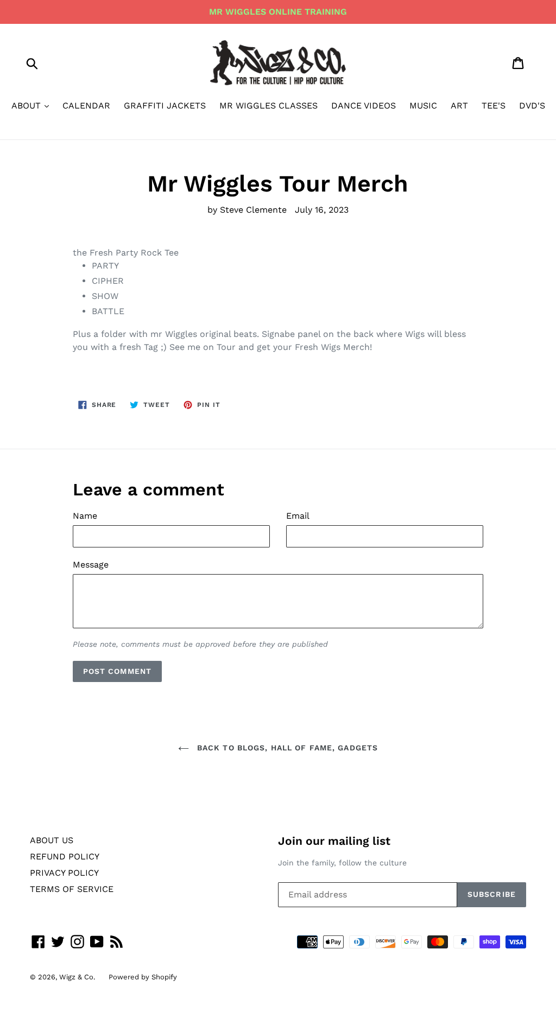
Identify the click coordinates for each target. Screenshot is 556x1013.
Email (297, 516)
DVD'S (532, 105)
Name (85, 516)
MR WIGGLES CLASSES (268, 105)
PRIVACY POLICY (64, 873)
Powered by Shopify (143, 977)
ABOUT (27, 105)
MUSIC (423, 105)
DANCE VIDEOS (363, 105)
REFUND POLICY (64, 856)
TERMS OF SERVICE (71, 889)
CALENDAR (86, 105)
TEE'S (494, 105)
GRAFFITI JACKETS (165, 105)
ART (459, 105)
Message (91, 564)
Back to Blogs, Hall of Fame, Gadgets (286, 747)
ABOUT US (51, 840)
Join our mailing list (334, 841)
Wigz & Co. (77, 977)
